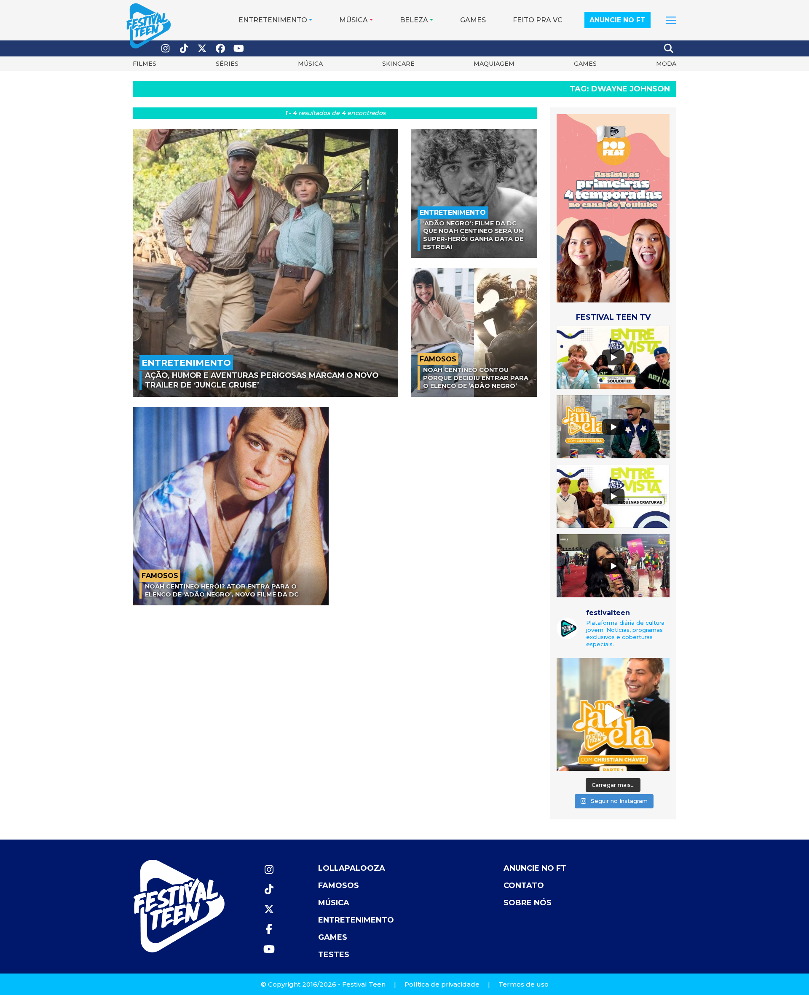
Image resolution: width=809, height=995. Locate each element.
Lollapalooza (351, 868)
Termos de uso (523, 984)
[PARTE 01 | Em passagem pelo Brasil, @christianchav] (613, 714)
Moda (666, 63)
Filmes (144, 63)
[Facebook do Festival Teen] (221, 48)
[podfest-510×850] (613, 208)
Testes (333, 954)
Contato (524, 885)
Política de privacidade (442, 984)
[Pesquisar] (669, 48)
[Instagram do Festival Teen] (165, 48)
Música (353, 20)
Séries (227, 63)
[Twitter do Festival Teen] (202, 48)
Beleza (414, 20)
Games (473, 20)
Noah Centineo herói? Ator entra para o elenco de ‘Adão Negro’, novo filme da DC (222, 590)
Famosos (338, 885)
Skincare (398, 63)
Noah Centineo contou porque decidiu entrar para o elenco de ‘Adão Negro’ (475, 377)
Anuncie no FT (617, 20)
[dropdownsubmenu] (671, 20)
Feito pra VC (538, 20)
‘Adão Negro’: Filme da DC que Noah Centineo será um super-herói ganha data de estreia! (473, 235)
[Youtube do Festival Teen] (239, 48)
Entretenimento (272, 20)
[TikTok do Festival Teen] (184, 48)
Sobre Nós (528, 902)
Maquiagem (494, 63)
